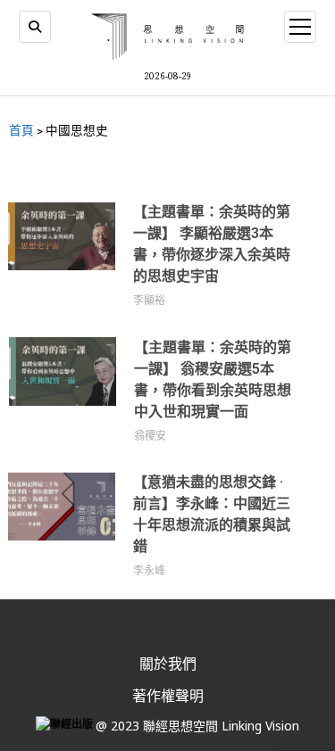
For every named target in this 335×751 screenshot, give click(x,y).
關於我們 (168, 664)
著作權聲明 (168, 696)
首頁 (21, 130)
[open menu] (300, 27)
